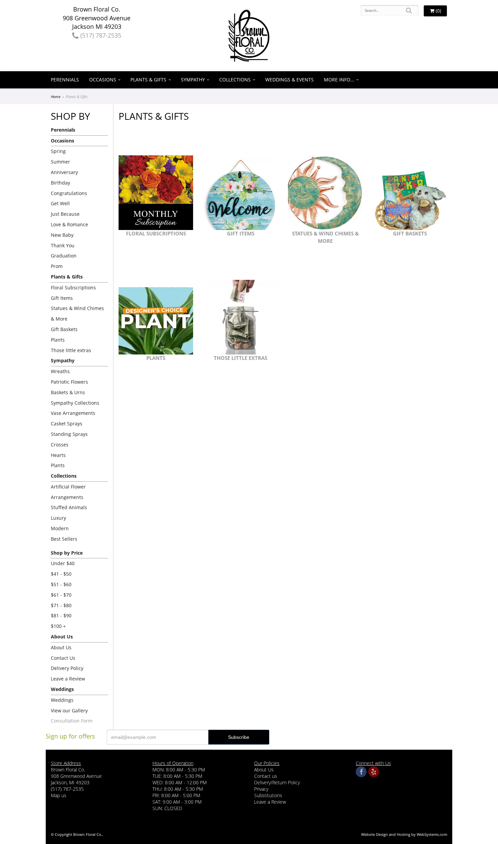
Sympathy (193, 79)
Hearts (58, 455)
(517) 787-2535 (100, 35)
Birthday (60, 182)
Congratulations (69, 193)
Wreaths (60, 371)
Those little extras (71, 350)
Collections (235, 79)
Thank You (63, 245)
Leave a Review (68, 678)
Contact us (265, 776)
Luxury (58, 518)
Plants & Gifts (148, 79)
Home (55, 96)
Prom (57, 266)
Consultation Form (71, 720)
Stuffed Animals (69, 507)
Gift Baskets (64, 329)
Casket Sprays (66, 423)
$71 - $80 (61, 605)
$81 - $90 (61, 615)
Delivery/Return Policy (277, 782)
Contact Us (63, 658)
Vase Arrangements (73, 413)
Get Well (60, 203)
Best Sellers (64, 539)
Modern (60, 528)
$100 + (58, 626)
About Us (61, 647)
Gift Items (62, 298)
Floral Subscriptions (73, 287)
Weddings (62, 700)
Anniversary (64, 172)
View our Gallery (69, 710)
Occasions (102, 79)
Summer (60, 161)
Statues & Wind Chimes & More (77, 313)
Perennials (65, 79)
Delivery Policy (67, 668)
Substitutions (268, 795)
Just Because (65, 214)
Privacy (261, 789)
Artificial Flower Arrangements (68, 491)
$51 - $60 (61, 584)
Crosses (59, 444)
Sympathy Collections (75, 403)
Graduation (64, 255)
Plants (58, 340)
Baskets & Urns (68, 392)
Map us (58, 795)
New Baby (62, 235)
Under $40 (63, 563)
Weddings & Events (289, 79)
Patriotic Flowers (69, 382)
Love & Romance (69, 224)
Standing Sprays (69, 434)
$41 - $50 (61, 574)
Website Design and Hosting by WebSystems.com (404, 834)
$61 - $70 (61, 595)
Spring (58, 151)
